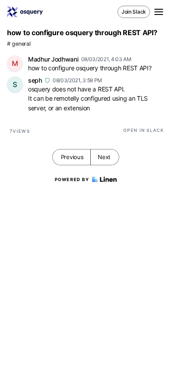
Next (104, 156)
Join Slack (133, 11)
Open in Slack (143, 130)
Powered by (72, 179)
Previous (72, 156)
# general (18, 43)
